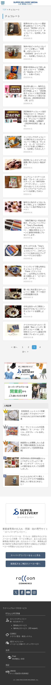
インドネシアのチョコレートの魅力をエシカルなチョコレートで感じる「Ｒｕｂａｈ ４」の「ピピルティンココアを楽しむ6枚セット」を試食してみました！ (35, 143)
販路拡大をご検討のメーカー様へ (25, 564)
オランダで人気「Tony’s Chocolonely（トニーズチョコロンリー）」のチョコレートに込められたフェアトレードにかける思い (35, 251)
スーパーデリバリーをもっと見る (25, 555)
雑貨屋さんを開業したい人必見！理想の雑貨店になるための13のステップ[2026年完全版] (32, 446)
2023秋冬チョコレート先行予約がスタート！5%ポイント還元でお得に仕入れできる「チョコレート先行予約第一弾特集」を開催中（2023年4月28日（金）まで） (35, 119)
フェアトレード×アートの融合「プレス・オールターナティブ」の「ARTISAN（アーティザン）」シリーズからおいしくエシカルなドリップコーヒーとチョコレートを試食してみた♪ (35, 184)
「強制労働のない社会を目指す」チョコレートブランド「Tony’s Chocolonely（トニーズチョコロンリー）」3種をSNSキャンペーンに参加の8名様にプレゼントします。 (35, 227)
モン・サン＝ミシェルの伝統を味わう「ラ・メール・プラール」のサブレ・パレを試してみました (32, 431)
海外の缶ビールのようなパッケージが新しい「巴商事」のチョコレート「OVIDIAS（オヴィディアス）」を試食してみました (35, 51)
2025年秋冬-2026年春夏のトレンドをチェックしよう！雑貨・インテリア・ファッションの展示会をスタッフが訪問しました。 (32, 463)
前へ (14, 347)
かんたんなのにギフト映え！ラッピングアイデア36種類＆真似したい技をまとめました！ (32, 480)
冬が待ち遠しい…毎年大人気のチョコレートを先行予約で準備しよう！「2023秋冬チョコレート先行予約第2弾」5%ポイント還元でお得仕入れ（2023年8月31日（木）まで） (35, 93)
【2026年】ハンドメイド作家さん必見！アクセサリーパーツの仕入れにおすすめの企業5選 (32, 415)
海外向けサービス (26, 628)
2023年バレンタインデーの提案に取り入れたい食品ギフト (35, 162)
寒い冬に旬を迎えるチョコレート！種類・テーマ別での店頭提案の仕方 (35, 292)
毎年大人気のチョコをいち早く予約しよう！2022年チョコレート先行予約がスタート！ (35, 205)
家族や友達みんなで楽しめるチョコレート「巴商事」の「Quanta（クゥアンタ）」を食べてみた (35, 70)
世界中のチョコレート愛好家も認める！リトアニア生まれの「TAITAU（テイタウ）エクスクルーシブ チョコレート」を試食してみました (35, 29)
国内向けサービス (20, 625)
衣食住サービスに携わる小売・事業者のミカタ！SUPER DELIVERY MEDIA (25, 3)
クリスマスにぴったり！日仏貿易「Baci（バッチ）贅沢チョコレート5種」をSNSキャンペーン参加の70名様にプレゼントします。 (35, 329)
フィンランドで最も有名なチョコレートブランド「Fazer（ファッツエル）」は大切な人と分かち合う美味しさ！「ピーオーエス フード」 (35, 273)
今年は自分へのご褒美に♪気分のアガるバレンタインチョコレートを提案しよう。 (35, 310)
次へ (25, 351)
